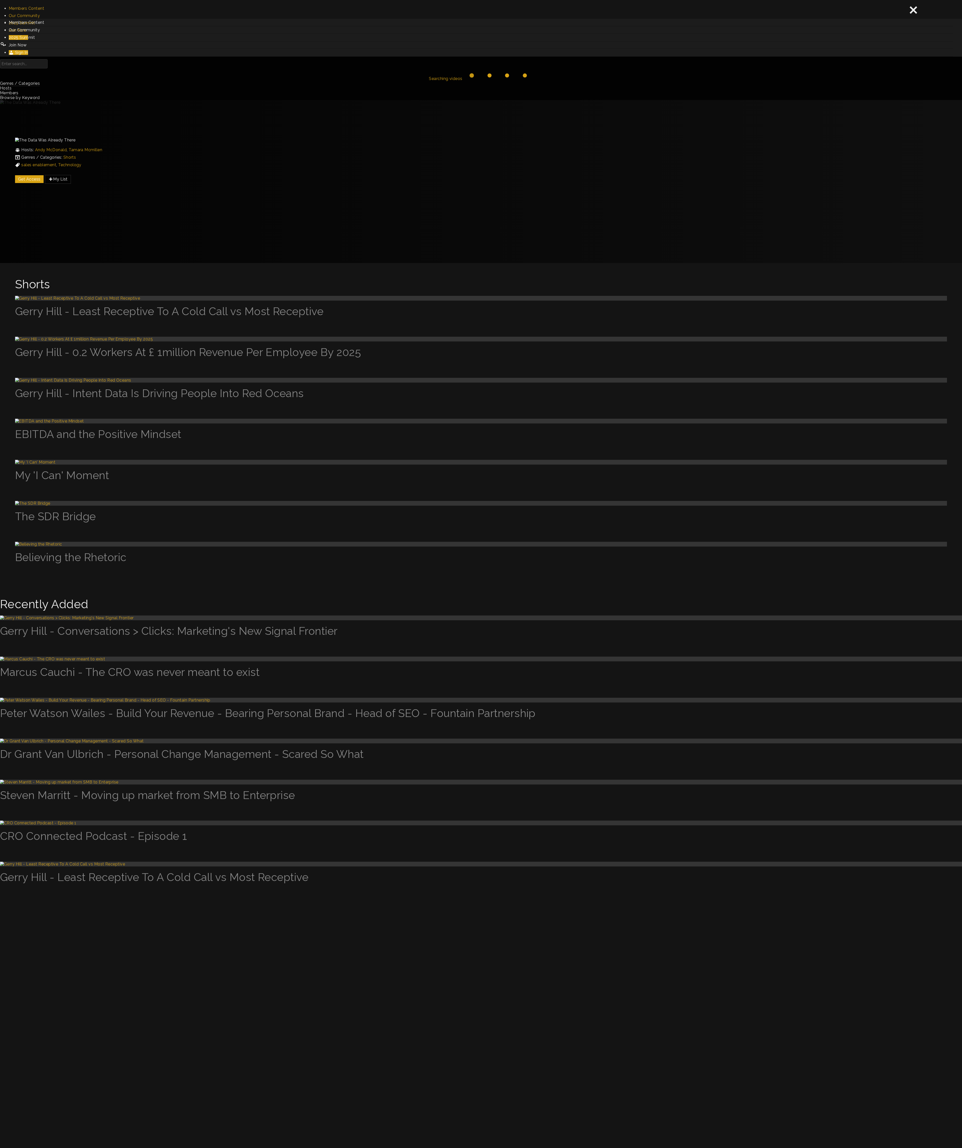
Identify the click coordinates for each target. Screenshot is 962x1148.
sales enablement (38, 164)
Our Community (24, 15)
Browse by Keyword (20, 97)
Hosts (6, 88)
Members (9, 93)
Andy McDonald (51, 149)
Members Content (26, 8)
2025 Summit (22, 37)
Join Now (18, 45)
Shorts (69, 157)
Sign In (21, 52)
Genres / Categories (20, 83)
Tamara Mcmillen (85, 149)
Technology (69, 164)
